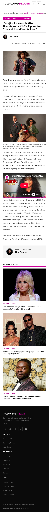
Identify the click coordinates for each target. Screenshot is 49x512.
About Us (6, 456)
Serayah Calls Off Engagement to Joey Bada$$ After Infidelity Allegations (23, 352)
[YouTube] (26, 429)
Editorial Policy (8, 486)
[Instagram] (5, 429)
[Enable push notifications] (34, 4)
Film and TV (7, 439)
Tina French (21, 252)
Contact (6, 473)
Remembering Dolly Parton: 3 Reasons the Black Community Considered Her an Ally (22, 308)
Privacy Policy (8, 490)
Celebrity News (16, 13)
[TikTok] (21, 429)
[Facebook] (15, 429)
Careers (6, 469)
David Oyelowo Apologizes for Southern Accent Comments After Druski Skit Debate (22, 397)
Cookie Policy (8, 494)
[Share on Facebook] (44, 43)
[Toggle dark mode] (39, 4)
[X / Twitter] (10, 429)
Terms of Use (8, 482)
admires (6, 109)
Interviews (25, 18)
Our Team (6, 460)
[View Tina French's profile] (9, 251)
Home (5, 13)
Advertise (6, 465)
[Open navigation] (44, 4)
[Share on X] (39, 43)
